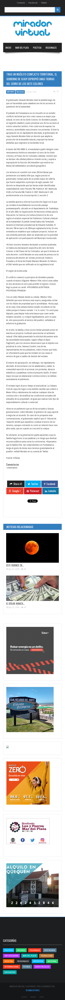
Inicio (8, 47)
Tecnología (27, 66)
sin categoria (11, 955)
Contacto (21, 2)
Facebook (33, 2)
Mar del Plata (22, 47)
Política (37, 47)
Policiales (35, 950)
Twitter (44, 2)
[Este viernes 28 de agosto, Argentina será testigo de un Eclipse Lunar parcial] (32, 548)
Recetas (9, 961)
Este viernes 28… (15, 565)
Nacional (9, 57)
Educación (42, 57)
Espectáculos (42, 966)
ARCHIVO (11, 92)
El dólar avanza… (15, 603)
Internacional (25, 57)
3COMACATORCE (33, 990)
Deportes (10, 66)
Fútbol (26, 966)
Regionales (51, 47)
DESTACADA (49, 950)
